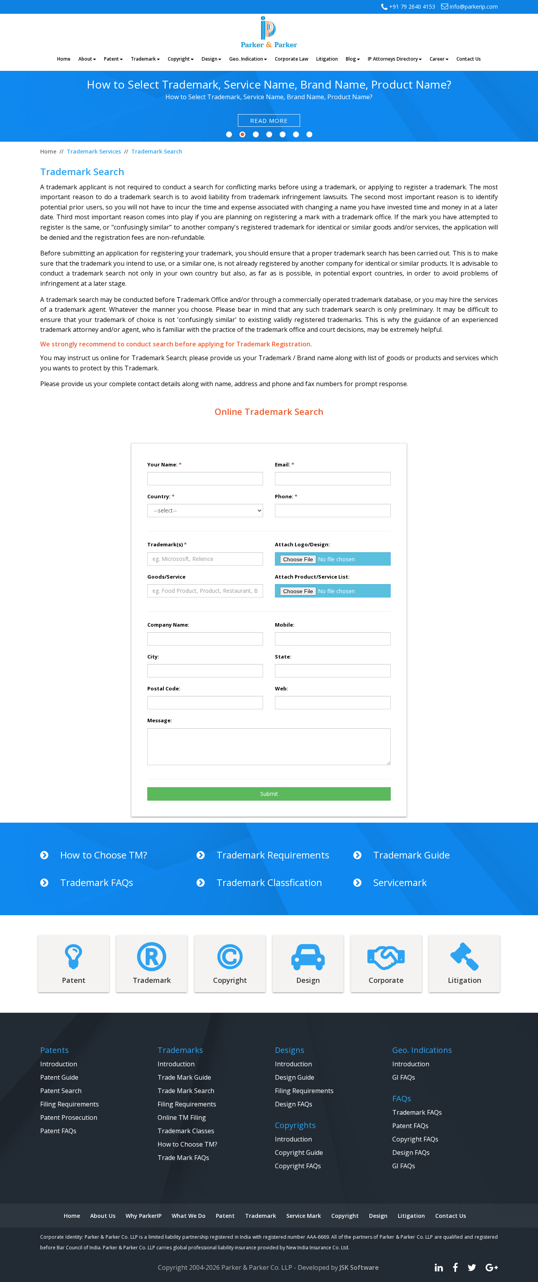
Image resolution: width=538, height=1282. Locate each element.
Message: (159, 720)
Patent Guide (59, 1077)
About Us (102, 1215)
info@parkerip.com (473, 6)
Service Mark (303, 1215)
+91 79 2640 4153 (411, 6)
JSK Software (359, 1267)
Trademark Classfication (269, 882)
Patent (225, 1215)
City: (153, 656)
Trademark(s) (167, 544)
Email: (284, 464)
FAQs (401, 1098)
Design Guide (294, 1077)
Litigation (411, 1215)
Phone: (286, 496)
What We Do (189, 1215)
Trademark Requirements (273, 855)
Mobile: (285, 624)
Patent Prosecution (68, 1117)
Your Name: (164, 464)
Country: (160, 496)
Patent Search (61, 1090)
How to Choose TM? (103, 855)
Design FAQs (293, 1104)
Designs (289, 1050)
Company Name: (168, 624)
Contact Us (450, 1215)
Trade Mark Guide (184, 1077)
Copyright (345, 1215)
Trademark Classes (186, 1131)
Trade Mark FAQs (183, 1157)
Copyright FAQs (298, 1166)
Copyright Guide (299, 1152)
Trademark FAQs (96, 882)
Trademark (260, 1215)
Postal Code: (163, 688)
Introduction (58, 1064)
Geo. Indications (422, 1050)
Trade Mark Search (186, 1090)
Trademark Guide (411, 855)
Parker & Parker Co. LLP (256, 1267)
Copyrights (295, 1125)
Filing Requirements (69, 1104)
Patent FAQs (58, 1131)
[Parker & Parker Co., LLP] (269, 30)
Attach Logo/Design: (302, 544)
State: (283, 656)
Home (72, 1215)
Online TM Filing (182, 1117)
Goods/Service (166, 576)
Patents (54, 1050)
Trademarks (180, 1050)
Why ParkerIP (143, 1215)
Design (378, 1215)
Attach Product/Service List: (312, 576)
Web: (281, 688)
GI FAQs (403, 1077)
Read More (269, 120)
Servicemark (400, 882)
